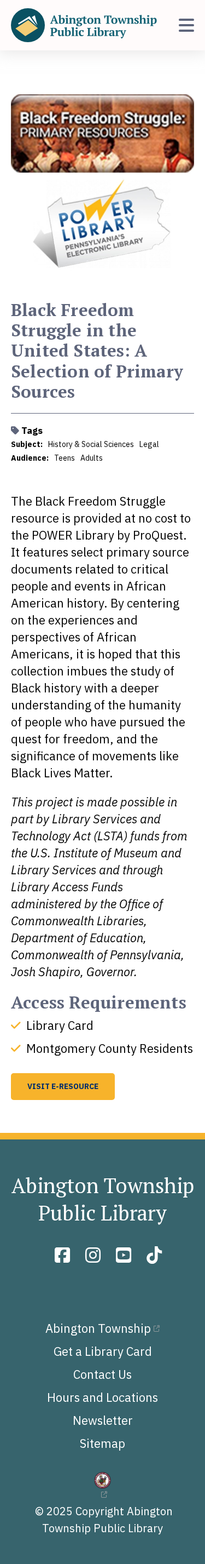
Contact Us (102, 1374)
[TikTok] (154, 1255)
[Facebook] (64, 1255)
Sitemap (102, 1443)
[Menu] (186, 25)
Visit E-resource (62, 1086)
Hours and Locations (102, 1397)
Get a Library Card (103, 1351)
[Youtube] (126, 1255)
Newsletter (103, 1420)
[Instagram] (95, 1255)
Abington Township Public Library (102, 1199)
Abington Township (98, 1328)
